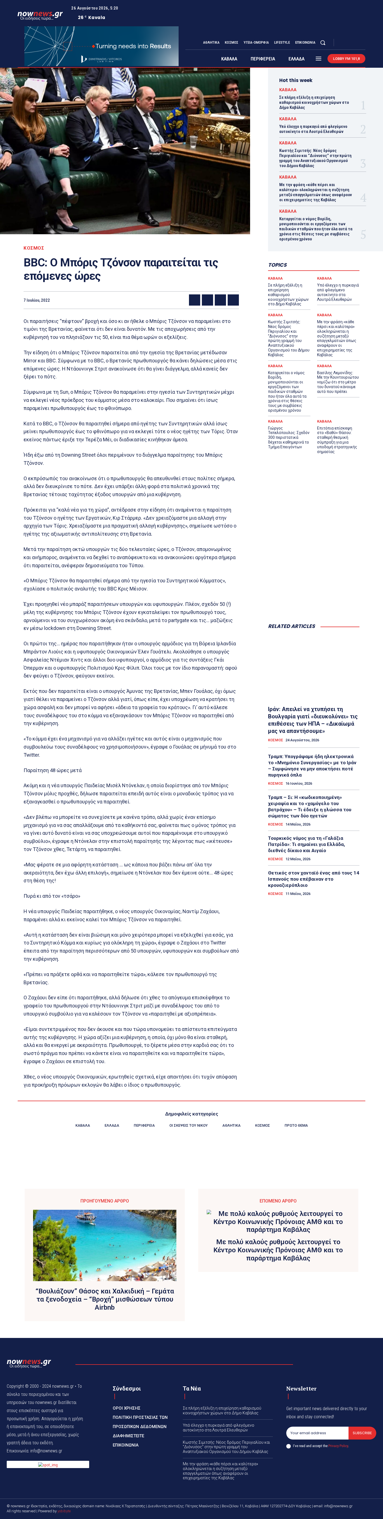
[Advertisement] (313, 577)
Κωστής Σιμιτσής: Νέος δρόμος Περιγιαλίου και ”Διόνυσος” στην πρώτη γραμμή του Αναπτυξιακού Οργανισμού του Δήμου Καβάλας (315, 158)
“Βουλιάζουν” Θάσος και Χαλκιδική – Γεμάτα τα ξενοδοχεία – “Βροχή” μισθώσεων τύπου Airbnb (105, 1299)
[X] (356, 42)
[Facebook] (343, 42)
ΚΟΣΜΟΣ (34, 248)
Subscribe (362, 1433)
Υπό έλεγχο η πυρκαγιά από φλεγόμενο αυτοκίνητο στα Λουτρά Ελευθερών (313, 129)
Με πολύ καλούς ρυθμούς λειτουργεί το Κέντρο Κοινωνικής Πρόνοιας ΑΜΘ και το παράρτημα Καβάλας (278, 1250)
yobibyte (64, 1511)
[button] (322, 42)
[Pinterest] (220, 300)
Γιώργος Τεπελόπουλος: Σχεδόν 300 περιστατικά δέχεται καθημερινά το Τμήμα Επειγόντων (289, 437)
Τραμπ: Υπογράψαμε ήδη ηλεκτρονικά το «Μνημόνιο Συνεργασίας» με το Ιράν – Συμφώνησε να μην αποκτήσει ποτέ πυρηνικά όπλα (312, 766)
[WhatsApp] (233, 300)
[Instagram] (349, 42)
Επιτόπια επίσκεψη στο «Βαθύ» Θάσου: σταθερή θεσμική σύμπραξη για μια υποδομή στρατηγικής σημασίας (337, 440)
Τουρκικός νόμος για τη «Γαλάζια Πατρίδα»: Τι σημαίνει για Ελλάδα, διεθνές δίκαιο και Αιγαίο (306, 844)
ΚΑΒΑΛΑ (288, 90)
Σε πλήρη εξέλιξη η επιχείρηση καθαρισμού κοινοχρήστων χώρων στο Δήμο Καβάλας (314, 102)
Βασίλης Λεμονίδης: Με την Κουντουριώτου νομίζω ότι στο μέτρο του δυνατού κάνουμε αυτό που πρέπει (338, 382)
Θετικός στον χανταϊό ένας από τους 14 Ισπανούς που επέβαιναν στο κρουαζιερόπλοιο (313, 879)
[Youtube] (363, 42)
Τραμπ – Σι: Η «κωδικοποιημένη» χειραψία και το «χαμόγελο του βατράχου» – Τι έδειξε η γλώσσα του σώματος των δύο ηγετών (309, 806)
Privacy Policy (338, 1446)
